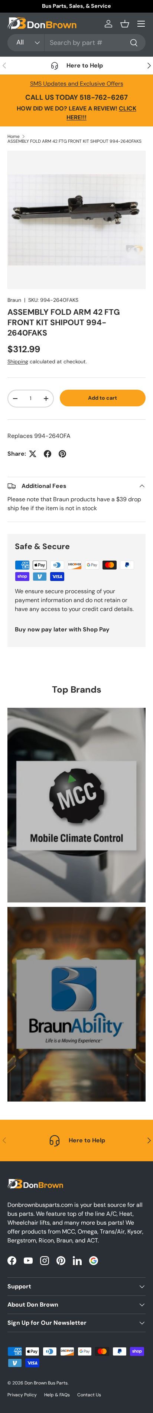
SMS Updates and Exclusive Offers (76, 84)
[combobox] (76, 42)
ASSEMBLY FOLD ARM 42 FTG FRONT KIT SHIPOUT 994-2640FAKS (74, 141)
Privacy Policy (22, 1395)
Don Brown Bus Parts (46, 1383)
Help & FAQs (57, 1395)
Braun (14, 300)
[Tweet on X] (32, 453)
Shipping (17, 361)
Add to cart (102, 397)
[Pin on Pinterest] (62, 453)
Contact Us (89, 1395)
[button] (125, 24)
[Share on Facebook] (47, 453)
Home (13, 136)
